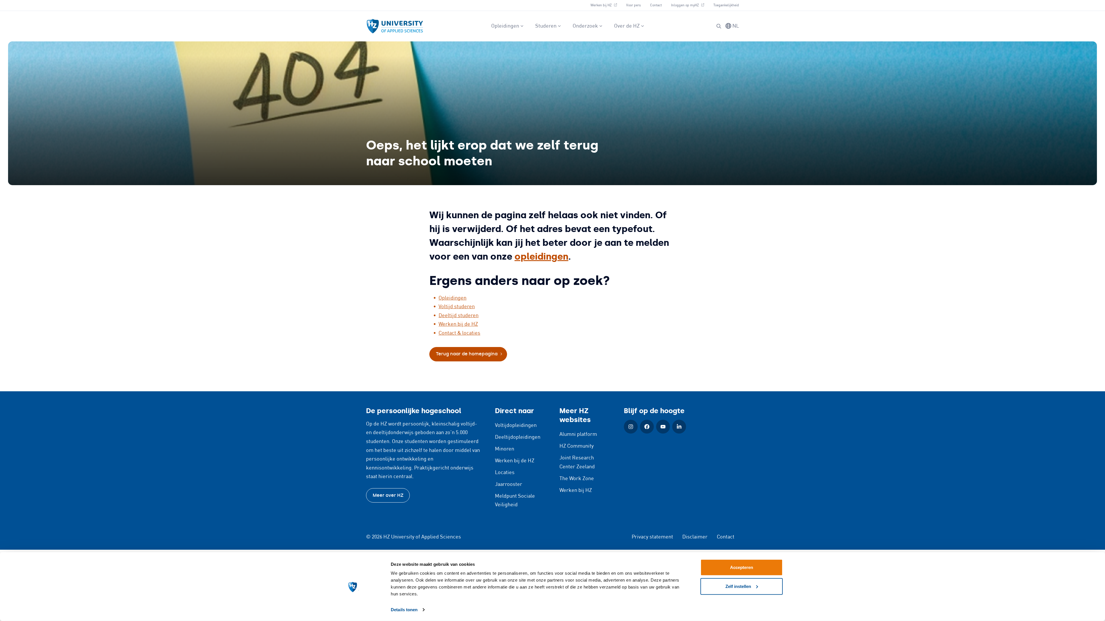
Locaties (505, 472)
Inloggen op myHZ (690, 5)
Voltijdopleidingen (516, 425)
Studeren (546, 26)
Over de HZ (627, 26)
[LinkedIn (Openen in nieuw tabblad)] (679, 427)
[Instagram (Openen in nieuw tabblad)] (631, 427)
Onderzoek (585, 26)
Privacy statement (652, 537)
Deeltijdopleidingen (517, 437)
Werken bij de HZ (458, 324)
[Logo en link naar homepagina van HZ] (395, 26)
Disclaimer (695, 537)
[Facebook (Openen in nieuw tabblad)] (647, 427)
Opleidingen (505, 26)
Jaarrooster (508, 484)
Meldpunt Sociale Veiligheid (515, 501)
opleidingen (541, 256)
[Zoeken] (719, 26)
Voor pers (633, 5)
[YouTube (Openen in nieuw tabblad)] (663, 427)
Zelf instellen (738, 586)
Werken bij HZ (606, 5)
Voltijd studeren (457, 306)
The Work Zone (576, 478)
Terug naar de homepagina (467, 353)
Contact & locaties (459, 333)
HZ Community (576, 446)
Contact (656, 5)
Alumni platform (578, 434)
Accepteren (741, 567)
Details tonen (404, 609)
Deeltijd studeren (459, 315)
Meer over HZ (388, 495)
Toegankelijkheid (726, 5)
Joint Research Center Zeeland (577, 462)
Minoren (504, 449)
